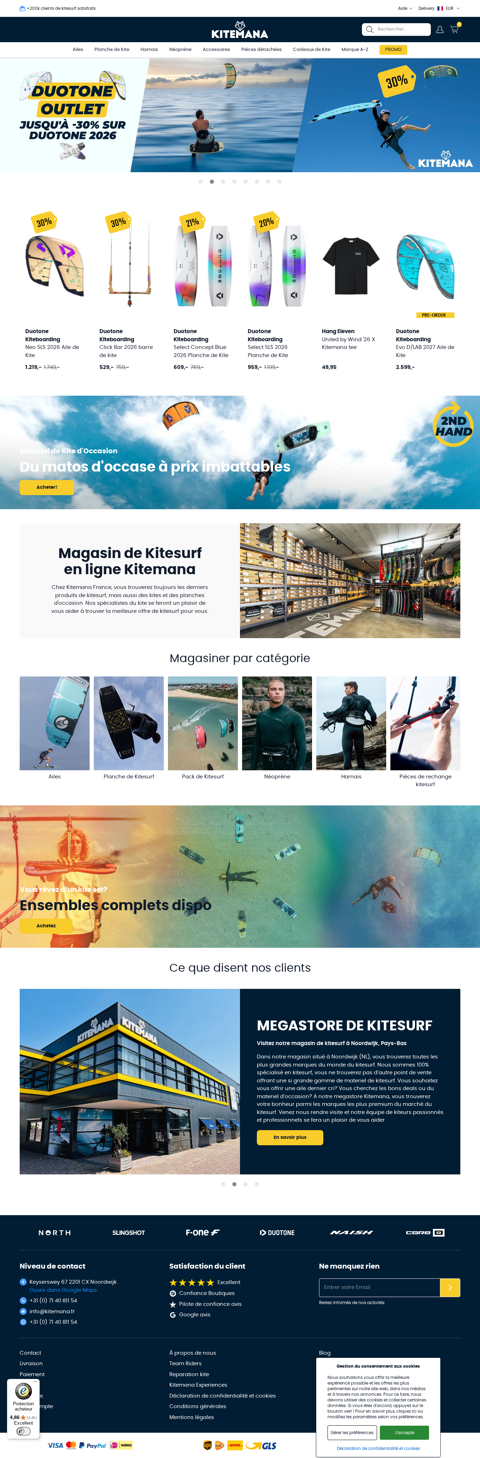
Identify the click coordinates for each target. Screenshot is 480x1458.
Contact (30, 1353)
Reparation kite (189, 1374)
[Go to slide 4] (234, 181)
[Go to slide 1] (200, 181)
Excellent (229, 1282)
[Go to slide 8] (279, 181)
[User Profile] (440, 29)
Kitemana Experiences (198, 1385)
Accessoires (216, 49)
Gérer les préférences (352, 1433)
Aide (402, 8)
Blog (325, 1353)
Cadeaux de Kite (311, 49)
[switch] (24, 1431)
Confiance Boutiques (207, 1293)
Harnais (149, 49)
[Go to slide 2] (212, 181)
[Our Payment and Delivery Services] (55, 1445)
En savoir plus (290, 1137)
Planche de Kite (112, 49)
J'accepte (404, 1433)
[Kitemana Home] (240, 29)
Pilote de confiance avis (210, 1304)
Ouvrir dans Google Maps (63, 1290)
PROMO (393, 49)
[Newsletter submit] (450, 1288)
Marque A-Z (355, 49)
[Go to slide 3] (223, 181)
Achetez (46, 926)
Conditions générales (197, 1406)
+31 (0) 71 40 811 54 (53, 1300)
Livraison (31, 1363)
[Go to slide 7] (268, 181)
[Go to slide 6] (256, 181)
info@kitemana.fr (52, 1311)
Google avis (194, 1314)
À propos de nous (192, 1353)
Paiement (32, 1374)
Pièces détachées (261, 49)
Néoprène (180, 49)
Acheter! (47, 487)
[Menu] (35, 1383)
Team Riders (185, 1363)
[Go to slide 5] (245, 181)
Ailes (78, 49)
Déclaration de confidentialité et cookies (222, 1396)
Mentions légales (191, 1417)
